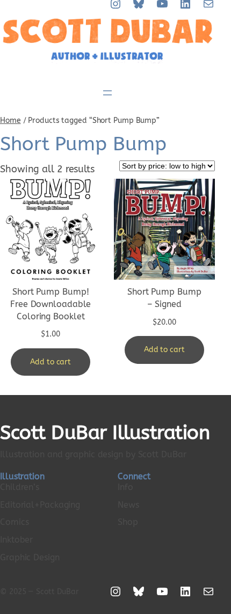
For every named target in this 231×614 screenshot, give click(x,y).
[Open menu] (107, 92)
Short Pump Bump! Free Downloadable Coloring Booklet (50, 304)
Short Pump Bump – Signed (164, 298)
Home (10, 120)
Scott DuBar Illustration (105, 432)
